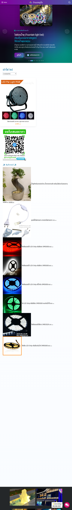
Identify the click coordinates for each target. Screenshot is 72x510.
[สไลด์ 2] (30, 60)
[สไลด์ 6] (39, 60)
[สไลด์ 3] (33, 60)
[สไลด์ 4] (36, 60)
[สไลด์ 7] (41, 60)
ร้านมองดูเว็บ (38, 2)
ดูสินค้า (6, 55)
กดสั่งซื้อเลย (21, 55)
